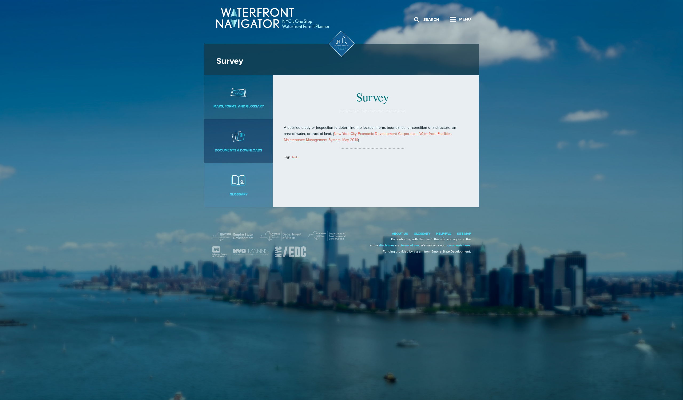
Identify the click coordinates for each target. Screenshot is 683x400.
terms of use (410, 245)
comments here (458, 245)
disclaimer (386, 245)
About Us (400, 233)
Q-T (294, 157)
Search (431, 19)
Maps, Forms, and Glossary (238, 106)
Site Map (464, 233)
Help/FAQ (443, 233)
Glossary (239, 194)
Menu (465, 19)
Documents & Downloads (238, 150)
